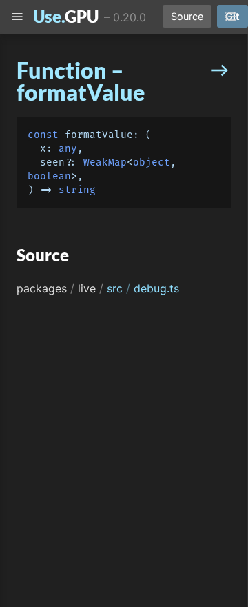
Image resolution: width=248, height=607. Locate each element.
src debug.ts (143, 288)
